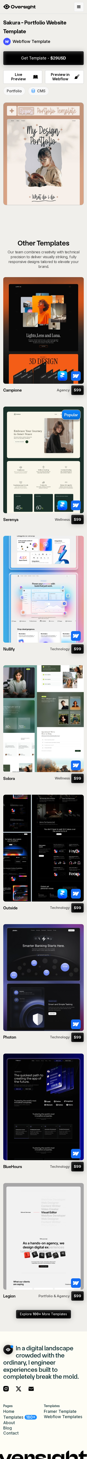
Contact (11, 1433)
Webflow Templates (63, 1417)
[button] (79, 7)
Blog (7, 1428)
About (9, 1423)
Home (8, 1411)
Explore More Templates (43, 1314)
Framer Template (60, 1411)
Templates (19, 1417)
